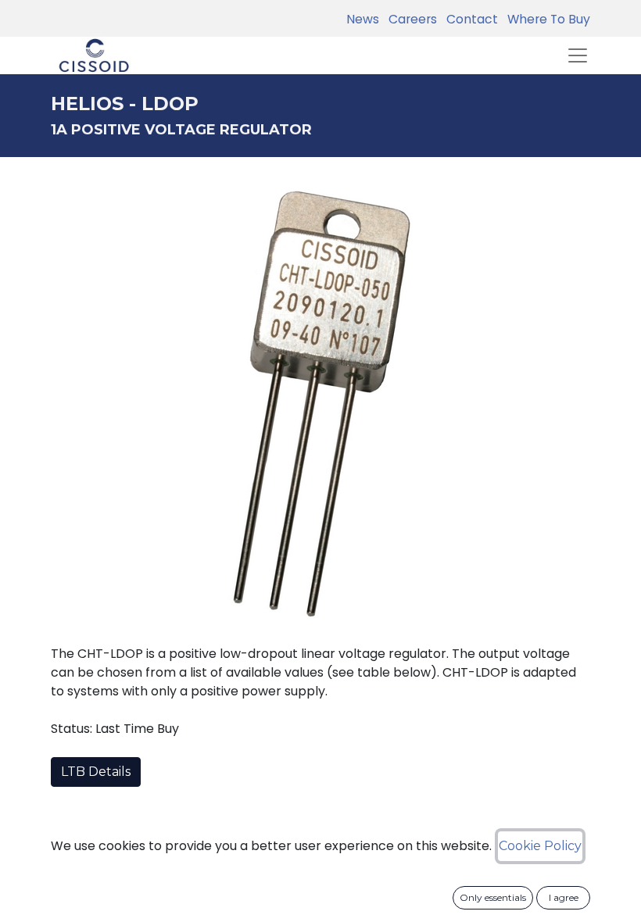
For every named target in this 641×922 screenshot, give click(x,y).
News (362, 19)
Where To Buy (545, 19)
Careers (409, 19)
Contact (469, 19)
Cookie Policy (540, 845)
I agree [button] (563, 897)
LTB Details (96, 771)
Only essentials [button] (493, 897)
